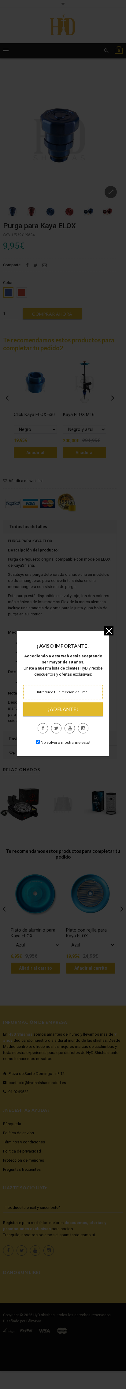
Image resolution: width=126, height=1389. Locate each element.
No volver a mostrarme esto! (65, 742)
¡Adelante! (63, 709)
